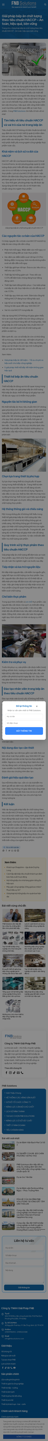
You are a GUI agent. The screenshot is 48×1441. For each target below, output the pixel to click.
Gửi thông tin (24, 731)
